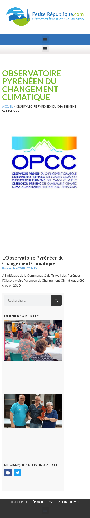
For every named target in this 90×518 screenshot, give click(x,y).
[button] (45, 39)
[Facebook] (8, 472)
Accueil (7, 106)
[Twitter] (17, 472)
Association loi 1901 (50, 502)
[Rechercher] (56, 300)
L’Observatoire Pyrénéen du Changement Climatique (33, 260)
